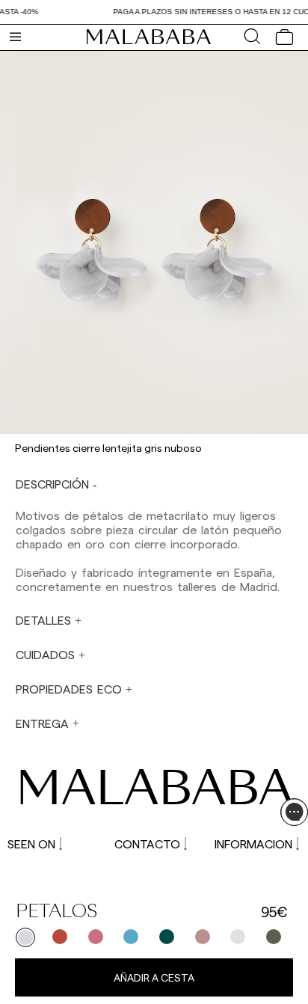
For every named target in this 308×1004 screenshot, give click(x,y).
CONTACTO (147, 843)
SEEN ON (31, 843)
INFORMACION (253, 843)
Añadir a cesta (154, 977)
